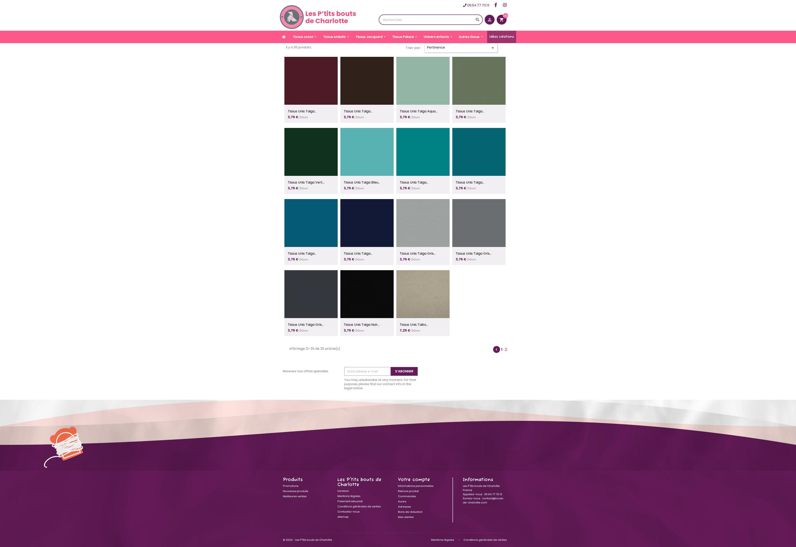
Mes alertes (406, 517)
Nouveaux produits (295, 491)
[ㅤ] (284, 37)
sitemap (343, 517)
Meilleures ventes (295, 496)
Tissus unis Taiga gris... (418, 253)
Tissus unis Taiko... (414, 324)
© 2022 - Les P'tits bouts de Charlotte (307, 540)
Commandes (407, 496)
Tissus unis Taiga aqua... (418, 111)
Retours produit (408, 491)
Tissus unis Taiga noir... (362, 324)
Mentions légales (348, 496)
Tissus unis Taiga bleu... (362, 182)
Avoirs (402, 501)
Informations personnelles (415, 486)
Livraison (343, 491)
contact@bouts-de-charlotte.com (483, 500)
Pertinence (461, 47)
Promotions (290, 486)
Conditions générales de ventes (359, 506)
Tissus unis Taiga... (302, 111)
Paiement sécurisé (350, 501)
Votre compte (414, 480)
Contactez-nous (348, 512)
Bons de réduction (410, 512)
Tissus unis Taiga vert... (306, 182)
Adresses (404, 507)
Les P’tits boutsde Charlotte (330, 17)
